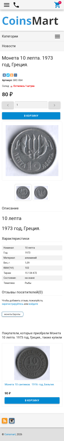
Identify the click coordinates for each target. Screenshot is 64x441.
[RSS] (5, 421)
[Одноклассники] (11, 75)
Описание (10, 208)
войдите (33, 304)
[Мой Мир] (15, 75)
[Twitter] (8, 75)
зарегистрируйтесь (13, 304)
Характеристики (15, 239)
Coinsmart (10, 434)
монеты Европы (12, 314)
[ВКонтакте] (4, 75)
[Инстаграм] (12, 421)
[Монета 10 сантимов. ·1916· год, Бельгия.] (32, 362)
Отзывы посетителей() (22, 292)
